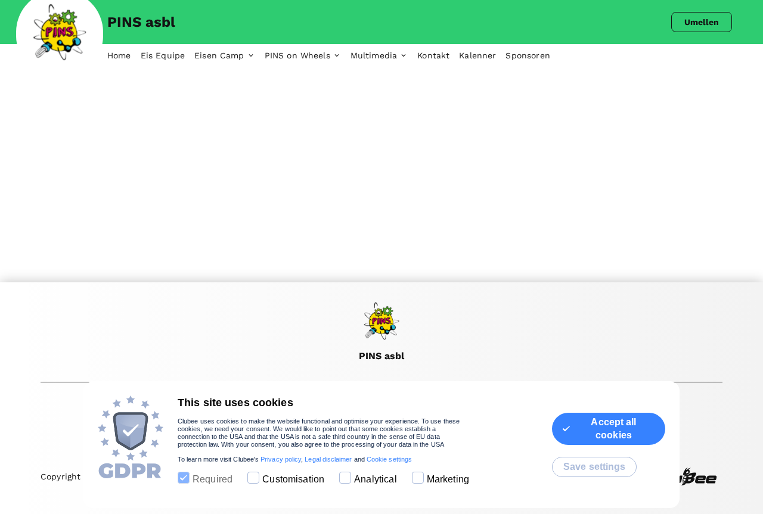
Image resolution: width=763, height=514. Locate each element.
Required (212, 479)
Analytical (375, 479)
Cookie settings (389, 459)
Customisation (293, 479)
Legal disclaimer (328, 459)
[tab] (124, 56)
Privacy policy (280, 459)
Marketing (448, 479)
